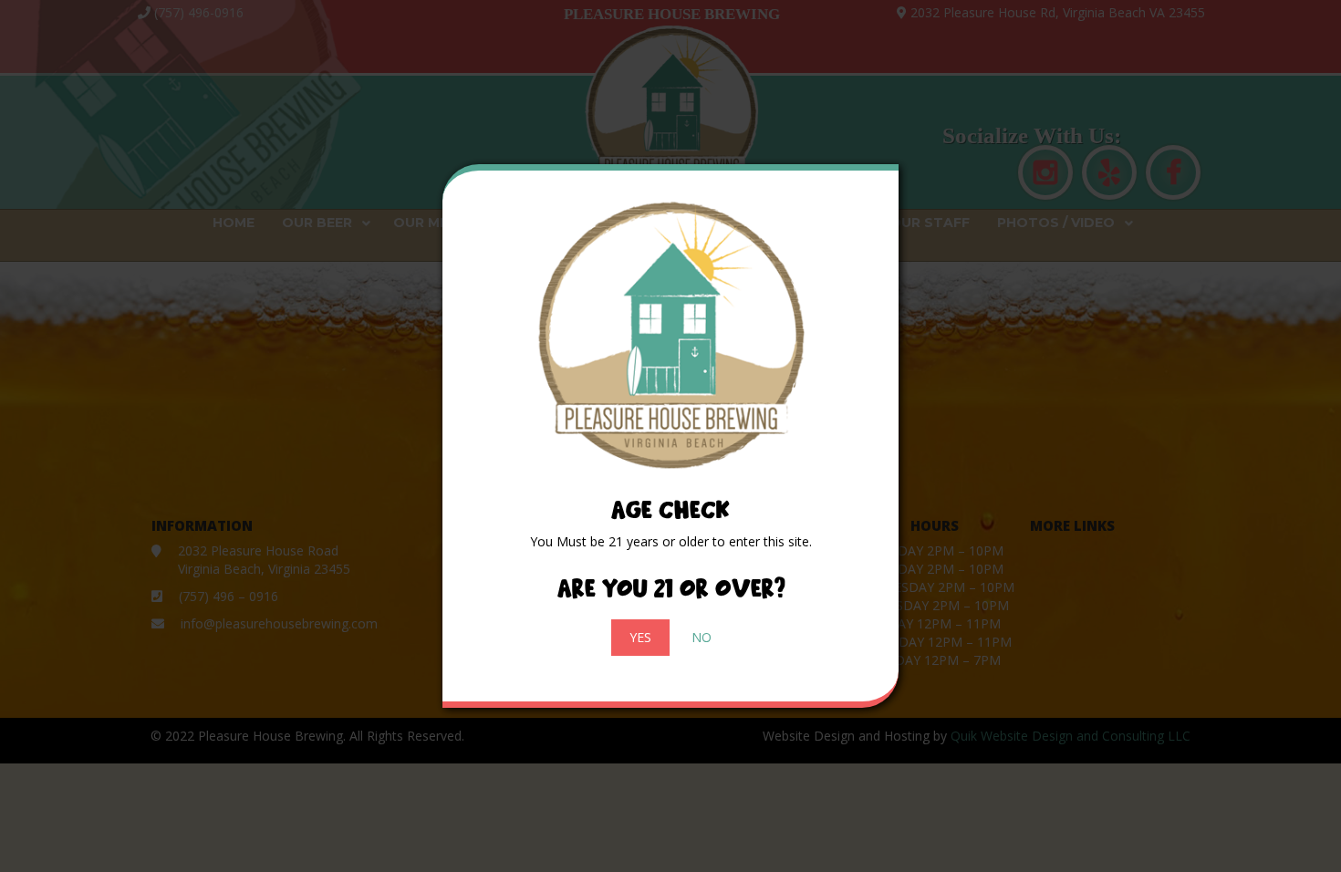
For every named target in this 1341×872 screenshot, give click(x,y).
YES (640, 637)
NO (701, 637)
